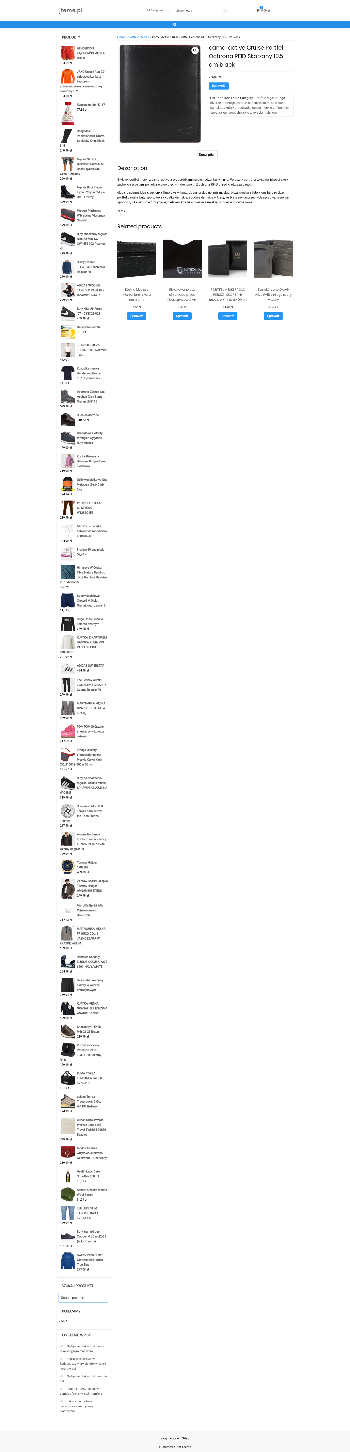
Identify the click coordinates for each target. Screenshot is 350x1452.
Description (207, 155)
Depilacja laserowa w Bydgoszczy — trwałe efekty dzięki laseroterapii (83, 1363)
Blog (164, 1438)
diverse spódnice (248, 103)
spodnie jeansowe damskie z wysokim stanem (243, 112)
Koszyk (174, 1438)
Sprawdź (218, 86)
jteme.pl (71, 10)
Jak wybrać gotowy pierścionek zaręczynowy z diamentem (78, 1406)
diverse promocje (222, 103)
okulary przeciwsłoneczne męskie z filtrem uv (256, 108)
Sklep (185, 1438)
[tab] (207, 155)
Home (121, 37)
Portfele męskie (138, 37)
